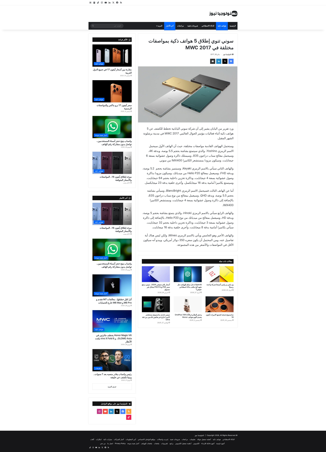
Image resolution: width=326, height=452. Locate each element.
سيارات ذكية (107, 439)
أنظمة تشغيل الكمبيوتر (183, 443)
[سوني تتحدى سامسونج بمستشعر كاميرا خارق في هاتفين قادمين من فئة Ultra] (156, 304)
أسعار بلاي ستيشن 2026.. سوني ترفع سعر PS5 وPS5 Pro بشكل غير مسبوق (156, 286)
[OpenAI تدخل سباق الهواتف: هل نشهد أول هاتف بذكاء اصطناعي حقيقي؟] (188, 274)
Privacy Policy (120, 443)
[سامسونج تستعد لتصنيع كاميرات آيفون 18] (220, 304)
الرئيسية (233, 26)
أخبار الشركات (119, 439)
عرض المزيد (112, 387)
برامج (171, 443)
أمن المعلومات (131, 439)
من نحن (103, 443)
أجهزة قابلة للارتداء (207, 443)
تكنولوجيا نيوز (227, 54)
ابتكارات (99, 439)
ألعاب (92, 439)
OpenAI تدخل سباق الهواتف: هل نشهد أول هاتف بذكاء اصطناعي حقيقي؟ (189, 286)
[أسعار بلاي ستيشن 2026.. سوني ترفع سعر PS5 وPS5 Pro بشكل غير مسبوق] (156, 274)
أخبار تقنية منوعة (133, 443)
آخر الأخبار (170, 26)
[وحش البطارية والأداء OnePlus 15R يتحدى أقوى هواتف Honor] (188, 304)
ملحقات (156, 443)
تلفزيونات (164, 443)
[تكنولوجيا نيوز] (223, 13)
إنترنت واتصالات (162, 439)
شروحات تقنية (192, 26)
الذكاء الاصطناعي (208, 26)
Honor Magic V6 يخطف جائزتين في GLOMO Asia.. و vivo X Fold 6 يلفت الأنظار (113, 338)
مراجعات (180, 26)
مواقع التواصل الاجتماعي (146, 439)
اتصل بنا (110, 443)
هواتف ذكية (222, 26)
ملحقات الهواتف (146, 443)
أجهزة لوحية (220, 443)
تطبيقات (192, 439)
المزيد (160, 26)
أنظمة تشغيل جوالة (204, 439)
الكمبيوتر (196, 443)
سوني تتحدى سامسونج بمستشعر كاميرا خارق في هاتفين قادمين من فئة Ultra (156, 317)
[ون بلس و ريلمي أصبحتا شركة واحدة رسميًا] (220, 274)
